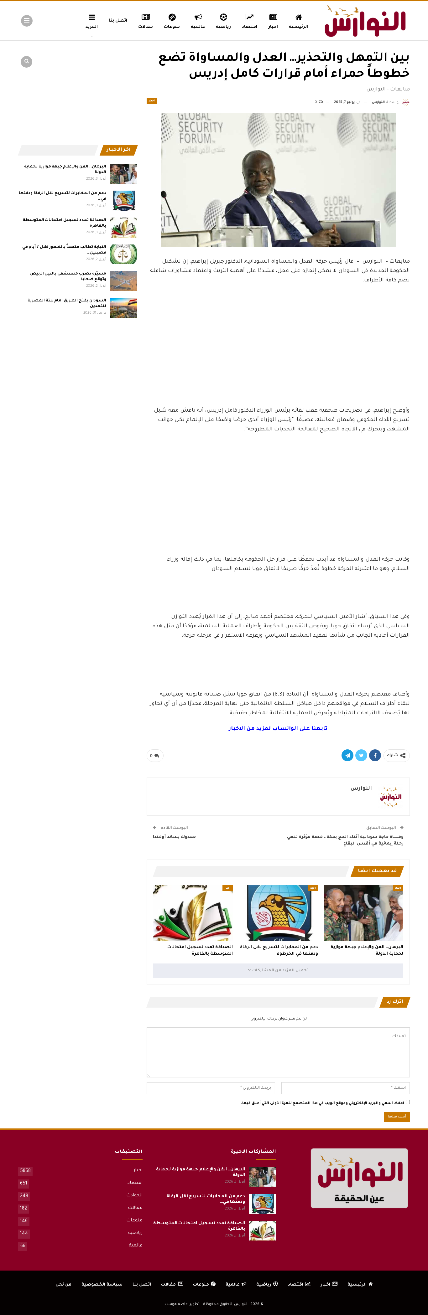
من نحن (63, 1284)
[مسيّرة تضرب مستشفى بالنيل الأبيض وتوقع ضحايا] (123, 281)
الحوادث (134, 1195)
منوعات (172, 27)
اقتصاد (249, 27)
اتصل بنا (118, 20)
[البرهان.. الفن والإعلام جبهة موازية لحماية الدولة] (363, 913)
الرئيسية (298, 27)
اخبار (273, 27)
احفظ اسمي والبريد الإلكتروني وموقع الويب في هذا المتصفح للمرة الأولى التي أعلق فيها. (322, 1104)
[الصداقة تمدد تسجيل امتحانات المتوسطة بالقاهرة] (193, 913)
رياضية (223, 27)
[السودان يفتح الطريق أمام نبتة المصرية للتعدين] (123, 308)
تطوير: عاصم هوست (182, 1304)
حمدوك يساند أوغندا (174, 837)
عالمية (198, 27)
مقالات (145, 27)
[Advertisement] (278, 359)
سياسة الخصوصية (102, 1284)
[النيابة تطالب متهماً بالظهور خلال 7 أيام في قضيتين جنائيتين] (123, 254)
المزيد (92, 27)
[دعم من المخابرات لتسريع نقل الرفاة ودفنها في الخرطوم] (278, 913)
